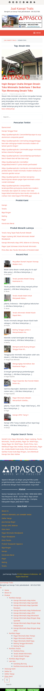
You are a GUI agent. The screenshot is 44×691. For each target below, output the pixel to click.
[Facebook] (9, 2)
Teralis (4, 209)
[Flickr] (31, 2)
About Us (5, 511)
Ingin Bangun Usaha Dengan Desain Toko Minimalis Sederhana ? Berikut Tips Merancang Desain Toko (21, 87)
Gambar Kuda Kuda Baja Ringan (14, 452)
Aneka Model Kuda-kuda (14, 449)
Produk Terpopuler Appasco (12, 544)
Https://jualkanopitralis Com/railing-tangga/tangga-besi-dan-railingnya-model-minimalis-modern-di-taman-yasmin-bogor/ (21, 143)
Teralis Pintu (28, 444)
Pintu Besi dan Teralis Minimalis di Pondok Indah (20, 250)
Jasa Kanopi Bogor (8, 522)
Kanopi (4, 205)
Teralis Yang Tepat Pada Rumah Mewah (16, 233)
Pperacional (6, 127)
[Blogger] (34, 2)
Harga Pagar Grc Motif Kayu (12, 444)
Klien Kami (6, 529)
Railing (4, 216)
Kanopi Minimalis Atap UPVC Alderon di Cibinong (20, 243)
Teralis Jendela (15, 441)
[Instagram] (20, 2)
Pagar (4, 220)
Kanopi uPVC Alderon (10, 525)
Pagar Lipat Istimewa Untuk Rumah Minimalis (19, 246)
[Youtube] (27, 2)
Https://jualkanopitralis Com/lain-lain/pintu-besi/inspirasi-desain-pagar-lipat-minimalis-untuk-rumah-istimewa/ (21, 179)
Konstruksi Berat (8, 223)
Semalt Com (6, 439)
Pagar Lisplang (30, 439)
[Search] (7, 680)
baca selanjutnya (8, 109)
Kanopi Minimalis (30, 447)
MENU (38, 33)
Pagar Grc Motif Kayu (30, 441)
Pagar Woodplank (8, 537)
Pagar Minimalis (18, 439)
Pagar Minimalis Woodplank (12, 533)
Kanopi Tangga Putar (10, 131)
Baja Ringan (6, 212)
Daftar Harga (7, 518)
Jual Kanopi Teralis (10, 574)
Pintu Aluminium (31, 449)
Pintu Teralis (6, 540)
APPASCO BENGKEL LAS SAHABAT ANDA (16, 514)
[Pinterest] (16, 2)
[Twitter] (13, 2)
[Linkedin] (23, 2)
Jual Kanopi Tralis (22, 8)
